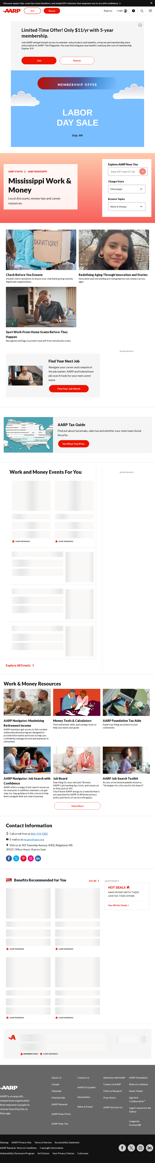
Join (39, 60)
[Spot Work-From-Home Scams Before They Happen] (41, 307)
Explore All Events (18, 665)
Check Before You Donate (24, 275)
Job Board (60, 778)
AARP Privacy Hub (21, 1142)
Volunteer (57, 1090)
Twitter (16, 858)
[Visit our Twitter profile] (131, 1147)
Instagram (31, 858)
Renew (77, 60)
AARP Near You (60, 1123)
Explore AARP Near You (123, 164)
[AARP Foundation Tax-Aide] (126, 702)
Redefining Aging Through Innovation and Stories (113, 275)
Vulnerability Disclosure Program (17, 1153)
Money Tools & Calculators (72, 720)
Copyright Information (51, 1147)
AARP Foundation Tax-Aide (122, 720)
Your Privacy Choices (63, 1153)
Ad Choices (43, 1153)
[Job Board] (76, 760)
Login (120, 10)
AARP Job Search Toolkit (120, 778)
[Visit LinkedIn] (149, 1147)
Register (108, 10)
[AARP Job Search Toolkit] (126, 760)
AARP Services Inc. (113, 1107)
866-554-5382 (39, 833)
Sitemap (4, 1142)
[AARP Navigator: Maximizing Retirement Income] (27, 702)
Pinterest (23, 858)
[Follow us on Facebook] (122, 1147)
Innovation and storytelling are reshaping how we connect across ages (112, 280)
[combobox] (127, 171)
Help (133, 10)
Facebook (9, 858)
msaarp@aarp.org (33, 839)
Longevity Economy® (135, 1123)
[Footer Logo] (16, 1087)
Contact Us (83, 1077)
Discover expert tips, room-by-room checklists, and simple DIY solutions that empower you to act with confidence (60, 3)
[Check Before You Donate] (41, 250)
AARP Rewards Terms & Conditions (18, 1147)
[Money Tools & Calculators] (76, 702)
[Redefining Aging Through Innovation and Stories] (114, 250)
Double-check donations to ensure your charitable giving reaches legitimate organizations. (39, 280)
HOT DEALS (117, 887)
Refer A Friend (85, 1106)
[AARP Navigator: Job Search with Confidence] (27, 760)
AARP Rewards (60, 1104)
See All (92, 880)
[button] (142, 11)
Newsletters (84, 1096)
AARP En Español (87, 1087)
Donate (55, 1084)
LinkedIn (38, 858)
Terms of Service (43, 1142)
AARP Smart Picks (61, 1113)
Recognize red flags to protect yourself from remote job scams (38, 340)
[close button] (140, 25)
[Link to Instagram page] (140, 1147)
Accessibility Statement (67, 1142)
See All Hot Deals (117, 905)
